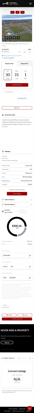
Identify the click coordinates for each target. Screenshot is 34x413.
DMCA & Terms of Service (18, 411)
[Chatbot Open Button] (29, 408)
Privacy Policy (7, 411)
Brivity (15, 408)
